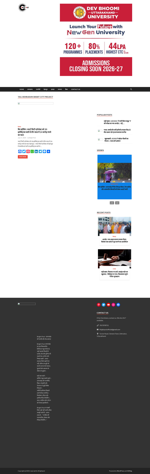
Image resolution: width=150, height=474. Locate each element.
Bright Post (32, 138)
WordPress (120, 471)
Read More (22, 156)
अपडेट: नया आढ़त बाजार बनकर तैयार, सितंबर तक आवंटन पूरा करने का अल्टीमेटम (114, 240)
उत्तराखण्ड (30, 89)
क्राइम (52, 89)
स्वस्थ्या (60, 89)
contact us (75, 89)
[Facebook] (118, 305)
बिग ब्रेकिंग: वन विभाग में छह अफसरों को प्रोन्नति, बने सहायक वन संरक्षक (114, 188)
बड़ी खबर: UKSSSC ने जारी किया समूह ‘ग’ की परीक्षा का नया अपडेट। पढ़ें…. (117, 122)
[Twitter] (103, 305)
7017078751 (104, 325)
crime (114, 269)
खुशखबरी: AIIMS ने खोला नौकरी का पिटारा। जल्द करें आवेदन (116, 139)
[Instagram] (113, 305)
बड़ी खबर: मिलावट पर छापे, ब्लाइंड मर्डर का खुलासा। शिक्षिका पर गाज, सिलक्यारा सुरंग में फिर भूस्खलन (114, 274)
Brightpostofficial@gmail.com (109, 329)
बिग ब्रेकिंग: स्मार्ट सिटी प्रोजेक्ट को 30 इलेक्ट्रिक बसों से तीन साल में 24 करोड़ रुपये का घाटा (34, 132)
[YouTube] (108, 305)
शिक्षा (66, 89)
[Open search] (131, 89)
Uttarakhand (114, 184)
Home (22, 89)
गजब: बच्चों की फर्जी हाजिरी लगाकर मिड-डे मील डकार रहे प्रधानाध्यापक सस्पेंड (117, 131)
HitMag (129, 471)
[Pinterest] (99, 305)
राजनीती (38, 89)
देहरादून (46, 89)
